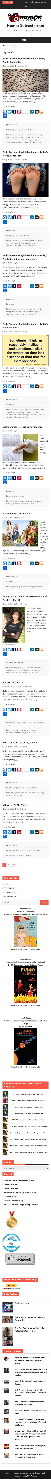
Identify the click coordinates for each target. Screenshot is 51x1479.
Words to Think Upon (28, 130)
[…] (34, 101)
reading (34, 140)
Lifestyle (11, 235)
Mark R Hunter (21, 809)
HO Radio (26, 668)
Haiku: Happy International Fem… (34, 1100)
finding (8, 312)
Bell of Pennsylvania (15, 668)
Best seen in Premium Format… (37, 1139)
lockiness (9, 414)
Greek (35, 412)
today (20, 142)
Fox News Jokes (22, 1303)
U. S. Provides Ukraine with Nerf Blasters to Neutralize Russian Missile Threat (31, 1393)
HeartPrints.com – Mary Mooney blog (20, 1192)
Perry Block (20, 517)
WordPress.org (10, 896)
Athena (10, 409)
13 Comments (13, 576)
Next (14, 865)
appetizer (11, 135)
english (15, 137)
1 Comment (12, 230)
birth (22, 409)
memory (9, 504)
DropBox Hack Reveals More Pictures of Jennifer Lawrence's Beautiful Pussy (30, 1360)
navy (40, 240)
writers (13, 795)
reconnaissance (11, 142)
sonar (24, 243)
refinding (28, 314)
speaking (9, 673)
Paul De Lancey (22, 66)
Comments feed (10, 892)
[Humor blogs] (11, 1230)
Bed (17, 309)
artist (10, 730)
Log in (6, 884)
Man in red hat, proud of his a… (37, 1133)
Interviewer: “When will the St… (34, 1094)
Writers (34, 788)
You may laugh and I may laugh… (37, 1146)
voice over (29, 673)
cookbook (25, 240)
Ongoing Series (13, 130)
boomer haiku (24, 501)
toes (24, 245)
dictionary (35, 135)
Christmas (19, 730)
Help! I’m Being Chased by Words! (19, 742)
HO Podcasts (19, 663)
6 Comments (12, 491)
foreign (21, 137)
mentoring (9, 670)
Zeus (26, 417)
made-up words (35, 501)
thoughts (18, 245)
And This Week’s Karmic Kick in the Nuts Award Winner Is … (29, 1329)
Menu (26, 40)
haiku (34, 730)
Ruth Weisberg (34, 670)
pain (7, 243)
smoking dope (32, 587)
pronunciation (19, 314)
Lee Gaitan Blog (11, 1196)
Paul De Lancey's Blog (13, 1200)
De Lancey (28, 730)
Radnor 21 (24, 670)
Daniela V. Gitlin (10, 1184)
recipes (12, 243)
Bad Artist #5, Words (12, 682)
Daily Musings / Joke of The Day (19, 788)
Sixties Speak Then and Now (16, 513)
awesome (19, 135)
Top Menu (26, 6)
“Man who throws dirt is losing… (37, 1126)
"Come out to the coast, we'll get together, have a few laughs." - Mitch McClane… (30, 1422)
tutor (15, 673)
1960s (10, 587)
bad (14, 730)
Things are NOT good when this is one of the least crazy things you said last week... (31, 1372)
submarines (10, 245)
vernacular (16, 504)
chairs (10, 240)
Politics (21, 850)
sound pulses (32, 243)
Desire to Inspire (11, 1188)
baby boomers (13, 501)
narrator (17, 670)
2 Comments (12, 125)
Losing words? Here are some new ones (22, 426)
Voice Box (21, 673)
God (30, 412)
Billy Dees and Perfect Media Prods (19, 1180)
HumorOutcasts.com (25, 25)
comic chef (17, 240)
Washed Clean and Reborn (34, 1113)
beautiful (17, 409)
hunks (39, 137)
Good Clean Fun (13, 723)
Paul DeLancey (17, 312)
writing (19, 795)
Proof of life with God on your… (37, 1152)
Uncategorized (26, 723)
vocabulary (14, 417)
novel (22, 733)
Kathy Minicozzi (21, 746)
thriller (27, 733)
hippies (23, 587)
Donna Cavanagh (22, 604)
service (18, 243)
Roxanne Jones (21, 431)
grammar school (30, 137)
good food (33, 240)
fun (9, 793)
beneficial (27, 135)
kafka (30, 793)
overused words (14, 855)
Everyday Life (13, 496)
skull (7, 417)
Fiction (10, 581)
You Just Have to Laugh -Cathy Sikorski (21, 1204)
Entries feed (9, 888)
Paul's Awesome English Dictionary (18, 140)
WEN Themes (32, 1476)
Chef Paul (28, 409)
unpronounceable (29, 142)
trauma (29, 245)
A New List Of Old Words (14, 804)
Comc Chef (23, 309)
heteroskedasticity (13, 733)
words (38, 142)
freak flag (16, 587)
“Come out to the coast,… (34, 1107)
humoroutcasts (35, 668)
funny (13, 793)
